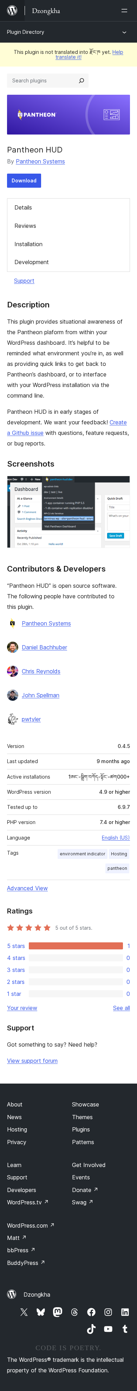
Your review (22, 1007)
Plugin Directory (25, 32)
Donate (85, 1189)
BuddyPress (26, 1262)
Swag (82, 1202)
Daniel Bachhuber (44, 647)
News (14, 1117)
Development (31, 262)
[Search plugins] (81, 81)
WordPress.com (31, 1225)
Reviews (25, 225)
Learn (14, 1164)
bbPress (21, 1250)
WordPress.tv (28, 1202)
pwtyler (31, 719)
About (14, 1104)
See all (121, 1007)
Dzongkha (37, 1294)
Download (24, 180)
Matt (17, 1237)
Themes (82, 1117)
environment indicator (82, 853)
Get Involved (89, 1164)
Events (81, 1177)
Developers (21, 1189)
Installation (28, 244)
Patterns (83, 1142)
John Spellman (40, 695)
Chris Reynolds (41, 671)
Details (23, 207)
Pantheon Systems (40, 161)
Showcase (85, 1104)
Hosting (119, 853)
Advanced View (27, 888)
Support (24, 280)
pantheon (117, 868)
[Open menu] (126, 10)
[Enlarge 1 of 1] (120, 485)
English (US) (116, 838)
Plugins (81, 1129)
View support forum (32, 1060)
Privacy (16, 1142)
